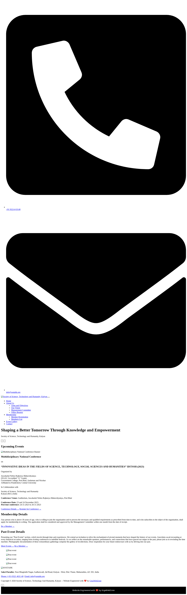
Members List (16, 419)
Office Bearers (17, 412)
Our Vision (15, 408)
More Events (7, 546)
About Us (10, 403)
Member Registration (19, 417)
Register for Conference (30, 509)
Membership (11, 415)
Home (8, 401)
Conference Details (10, 509)
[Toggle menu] (49, 397)
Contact (9, 424)
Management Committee (21, 410)
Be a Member (8, 526)
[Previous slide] (2, 441)
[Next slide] (5, 441)
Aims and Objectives (19, 405)
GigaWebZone (95, 581)
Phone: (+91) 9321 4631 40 (12, 576)
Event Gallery (11, 421)
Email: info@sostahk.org (35, 576)
